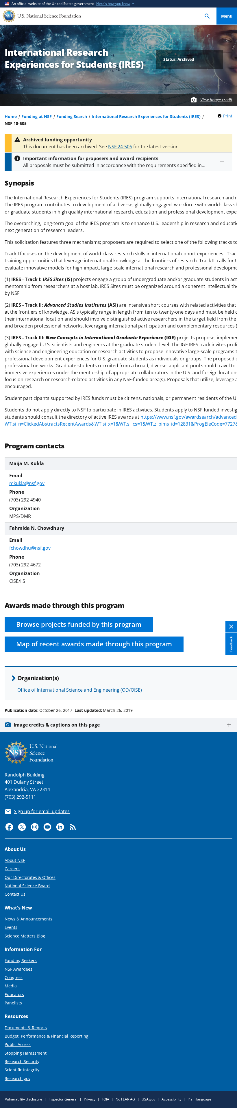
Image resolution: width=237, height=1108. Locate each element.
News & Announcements (28, 919)
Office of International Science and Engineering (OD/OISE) (79, 690)
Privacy (89, 1099)
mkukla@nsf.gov (27, 483)
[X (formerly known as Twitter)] (22, 827)
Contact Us (15, 894)
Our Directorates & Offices (30, 877)
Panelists (13, 1003)
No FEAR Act (125, 1099)
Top (227, 688)
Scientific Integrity (22, 1070)
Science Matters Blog (25, 936)
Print (227, 116)
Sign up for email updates (42, 811)
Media (11, 986)
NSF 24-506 (120, 146)
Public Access (18, 1044)
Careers (12, 868)
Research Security (22, 1061)
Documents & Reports (26, 1027)
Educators (14, 994)
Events (11, 927)
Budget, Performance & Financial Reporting (46, 1036)
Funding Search (71, 116)
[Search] (207, 16)
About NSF (15, 860)
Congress (14, 977)
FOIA (105, 1099)
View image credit (216, 99)
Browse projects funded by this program (78, 624)
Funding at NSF (36, 116)
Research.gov (17, 1078)
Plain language (199, 1099)
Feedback (231, 644)
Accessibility (171, 1099)
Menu (226, 16)
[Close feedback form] (231, 626)
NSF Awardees (18, 969)
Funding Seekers (21, 960)
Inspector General (63, 1099)
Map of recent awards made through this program (94, 643)
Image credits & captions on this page (57, 725)
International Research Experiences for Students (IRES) (146, 116)
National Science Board (27, 885)
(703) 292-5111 (20, 797)
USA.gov (148, 1099)
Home (11, 116)
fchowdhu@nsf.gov (30, 548)
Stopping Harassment (26, 1053)
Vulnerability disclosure (23, 1099)
